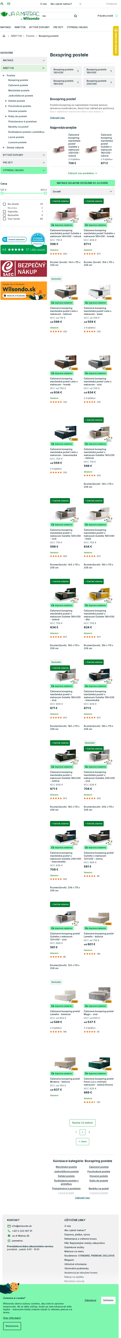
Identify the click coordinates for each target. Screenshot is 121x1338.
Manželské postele (18, 90)
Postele (11, 75)
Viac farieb (25, 218)
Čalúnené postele (18, 85)
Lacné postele (16, 137)
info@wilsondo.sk (22, 1226)
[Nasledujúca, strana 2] (82, 1132)
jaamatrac (17, 1240)
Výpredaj (25, 211)
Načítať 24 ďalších (82, 1122)
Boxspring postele (18, 80)
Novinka (25, 208)
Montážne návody (74, 1281)
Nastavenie (12, 1326)
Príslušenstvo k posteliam (22, 121)
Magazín (69, 1260)
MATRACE (8, 60)
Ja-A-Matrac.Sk (20, 1235)
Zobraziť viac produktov (81, 173)
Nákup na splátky (74, 1277)
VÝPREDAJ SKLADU (13, 170)
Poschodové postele (19, 106)
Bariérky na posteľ (18, 126)
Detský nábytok (15, 147)
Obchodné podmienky (76, 1268)
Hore (83, 1141)
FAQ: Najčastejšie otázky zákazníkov (84, 1243)
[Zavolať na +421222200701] (3, 3)
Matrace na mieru (74, 1251)
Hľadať (75, 15)
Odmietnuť (90, 1300)
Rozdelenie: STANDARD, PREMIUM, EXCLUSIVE (89, 1255)
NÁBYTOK (8, 68)
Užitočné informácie (75, 1264)
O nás (43, 4)
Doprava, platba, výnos (77, 1234)
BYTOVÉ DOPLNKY (13, 155)
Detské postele (16, 100)
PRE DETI (8, 162)
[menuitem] (5, 27)
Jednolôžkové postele (20, 95)
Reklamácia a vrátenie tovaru (80, 1238)
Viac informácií (12, 1318)
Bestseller (25, 215)
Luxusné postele (17, 142)
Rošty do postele (17, 116)
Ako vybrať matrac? (61, 4)
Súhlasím (108, 1300)
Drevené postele (17, 111)
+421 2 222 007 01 (22, 1231)
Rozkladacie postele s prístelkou (26, 132)
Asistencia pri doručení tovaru (81, 1272)
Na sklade (25, 204)
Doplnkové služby (74, 1247)
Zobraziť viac (82, 1197)
